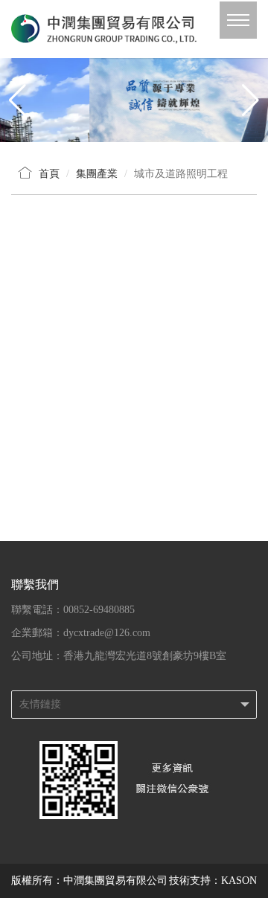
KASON (239, 880)
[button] (250, 100)
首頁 (49, 173)
